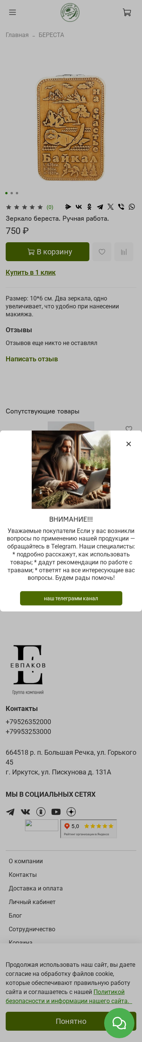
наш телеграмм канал (71, 598)
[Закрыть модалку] (128, 444)
